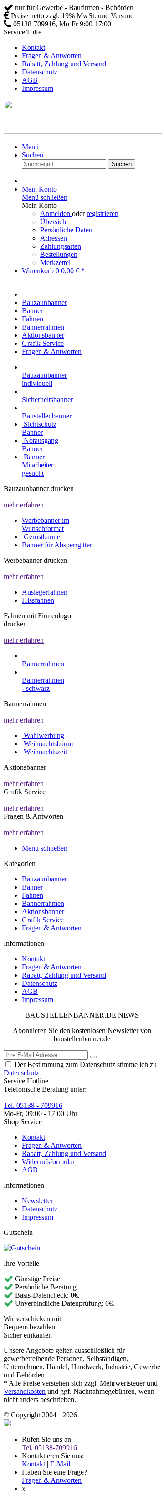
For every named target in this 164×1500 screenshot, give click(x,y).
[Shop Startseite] (83, 131)
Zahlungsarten (60, 246)
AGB (30, 80)
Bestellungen (58, 254)
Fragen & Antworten (52, 55)
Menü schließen (44, 197)
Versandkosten (25, 1391)
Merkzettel (55, 262)
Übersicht (54, 222)
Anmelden (56, 213)
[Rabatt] (22, 1248)
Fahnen (32, 895)
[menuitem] (91, 48)
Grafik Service (43, 920)
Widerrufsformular (48, 1162)
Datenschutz (39, 72)
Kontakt (33, 47)
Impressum (37, 88)
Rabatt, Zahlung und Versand (64, 64)
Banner (32, 887)
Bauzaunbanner (44, 879)
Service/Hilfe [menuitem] (55, 60)
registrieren (102, 213)
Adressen (53, 238)
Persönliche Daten (66, 230)
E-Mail (60, 1464)
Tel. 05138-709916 (49, 1447)
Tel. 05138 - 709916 (33, 1105)
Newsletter (37, 1201)
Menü (30, 147)
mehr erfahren (24, 505)
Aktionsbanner (43, 911)
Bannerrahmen (43, 903)
